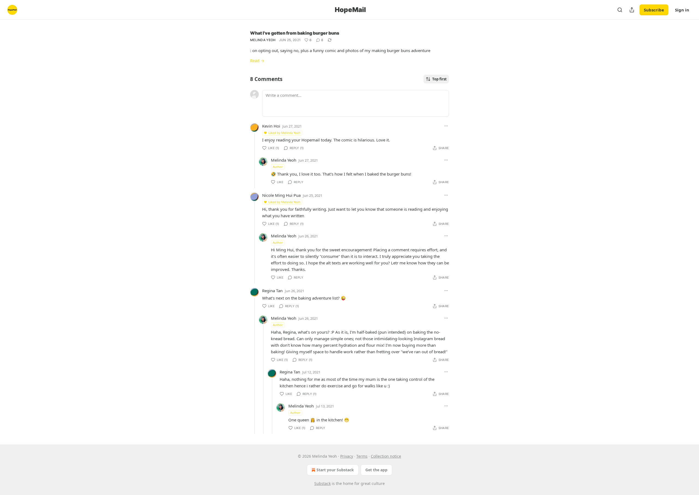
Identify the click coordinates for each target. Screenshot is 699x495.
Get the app (376, 469)
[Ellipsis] (446, 126)
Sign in (682, 10)
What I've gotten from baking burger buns (294, 33)
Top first (439, 79)
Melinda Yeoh (263, 40)
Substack (322, 483)
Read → (257, 60)
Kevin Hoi (271, 126)
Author (278, 167)
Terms (362, 456)
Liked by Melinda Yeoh (284, 133)
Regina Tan (272, 290)
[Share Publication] (631, 9)
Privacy (346, 456)
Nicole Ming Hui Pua (281, 195)
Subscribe (654, 10)
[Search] (619, 9)
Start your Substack (335, 469)
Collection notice (386, 456)
